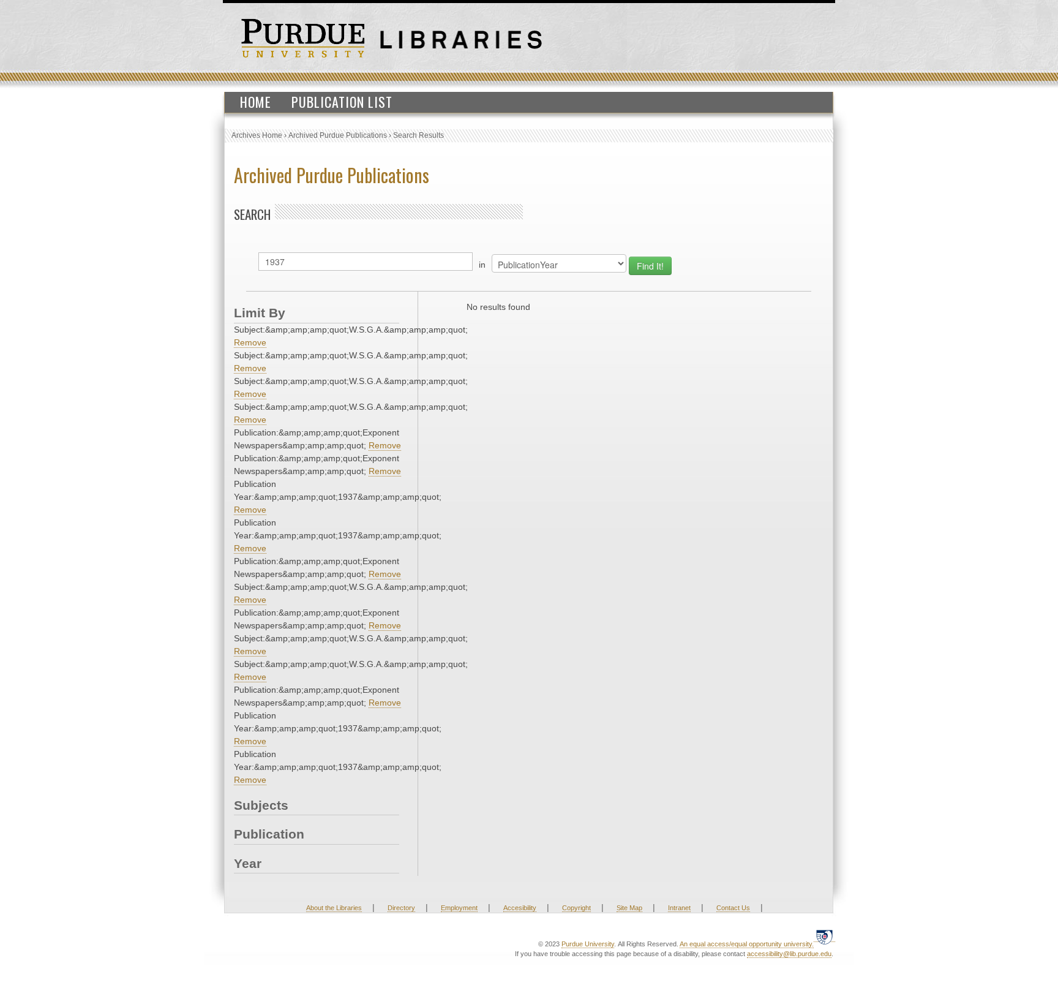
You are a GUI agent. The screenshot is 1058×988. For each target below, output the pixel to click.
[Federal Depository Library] (824, 937)
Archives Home (256, 135)
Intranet (679, 907)
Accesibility (519, 907)
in (482, 265)
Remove (250, 342)
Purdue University (587, 944)
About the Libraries (334, 907)
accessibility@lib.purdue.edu (789, 953)
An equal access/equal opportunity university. (747, 944)
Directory (401, 907)
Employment (459, 907)
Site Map (629, 907)
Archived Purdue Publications (337, 135)
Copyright (576, 907)
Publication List (341, 101)
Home (255, 101)
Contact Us (733, 907)
